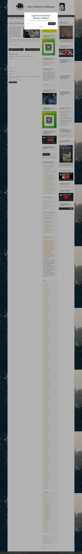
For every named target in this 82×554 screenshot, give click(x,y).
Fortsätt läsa (41, 26)
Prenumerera (52, 23)
